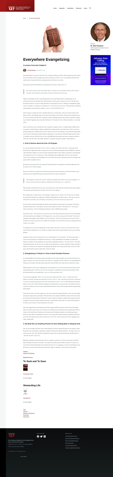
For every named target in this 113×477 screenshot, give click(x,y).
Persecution (26, 415)
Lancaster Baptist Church (71, 436)
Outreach (25, 411)
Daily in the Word (69, 443)
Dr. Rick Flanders (32, 70)
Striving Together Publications (72, 438)
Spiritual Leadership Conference (72, 447)
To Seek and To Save (28, 374)
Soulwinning (26, 416)
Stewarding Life (26, 398)
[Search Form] (90, 8)
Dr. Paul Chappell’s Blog (71, 445)
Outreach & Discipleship (34, 18)
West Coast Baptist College (71, 440)
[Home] (21, 435)
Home (24, 18)
